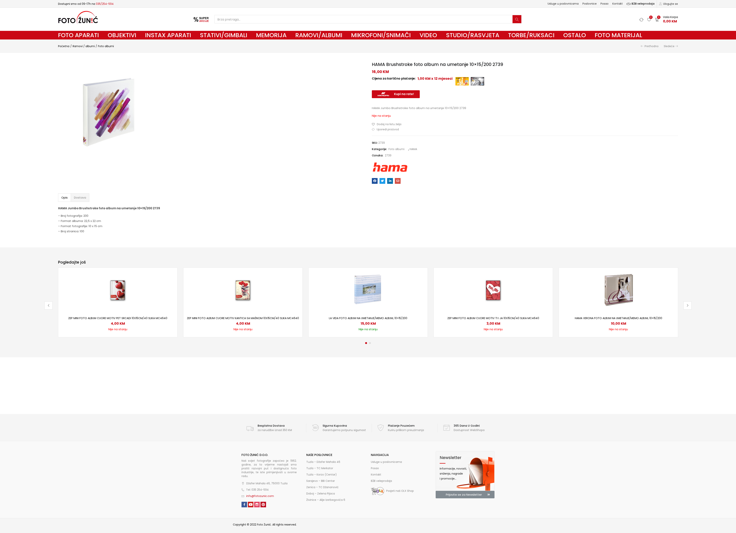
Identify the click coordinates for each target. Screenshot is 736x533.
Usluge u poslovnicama (563, 4)
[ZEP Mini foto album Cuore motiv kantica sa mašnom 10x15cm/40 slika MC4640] (243, 290)
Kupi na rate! (404, 94)
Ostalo (574, 35)
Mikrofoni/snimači (381, 35)
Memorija (271, 35)
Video (428, 35)
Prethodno (652, 46)
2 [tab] (370, 343)
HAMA (413, 149)
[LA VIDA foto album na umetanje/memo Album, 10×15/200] (368, 290)
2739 (388, 155)
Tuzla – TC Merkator (319, 468)
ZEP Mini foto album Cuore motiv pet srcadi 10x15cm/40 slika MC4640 (117, 318)
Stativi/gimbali (223, 35)
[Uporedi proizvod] (170, 282)
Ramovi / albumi (84, 46)
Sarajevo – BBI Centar (320, 481)
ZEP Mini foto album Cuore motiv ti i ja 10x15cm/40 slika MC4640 (493, 318)
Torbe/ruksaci (531, 35)
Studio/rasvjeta (472, 35)
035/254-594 (105, 4)
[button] (666, 19)
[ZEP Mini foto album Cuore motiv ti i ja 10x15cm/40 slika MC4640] (493, 290)
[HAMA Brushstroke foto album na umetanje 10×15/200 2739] (375, 181)
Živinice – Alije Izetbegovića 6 (325, 500)
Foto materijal (618, 35)
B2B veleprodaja (643, 4)
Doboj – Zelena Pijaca (320, 493)
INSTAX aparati (168, 35)
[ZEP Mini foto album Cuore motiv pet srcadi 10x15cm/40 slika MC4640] (118, 290)
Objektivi (122, 35)
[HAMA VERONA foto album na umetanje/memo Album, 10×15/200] (618, 290)
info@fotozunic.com (260, 496)
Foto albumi (106, 46)
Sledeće (669, 46)
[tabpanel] (117, 302)
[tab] (64, 197)
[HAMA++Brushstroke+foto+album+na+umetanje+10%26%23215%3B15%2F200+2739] (382, 181)
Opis (64, 197)
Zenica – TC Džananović (322, 487)
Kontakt (617, 4)
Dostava (80, 197)
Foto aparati (78, 35)
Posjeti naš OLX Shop (400, 491)
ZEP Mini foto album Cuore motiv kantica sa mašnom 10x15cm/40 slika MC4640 (243, 318)
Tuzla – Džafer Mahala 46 (323, 462)
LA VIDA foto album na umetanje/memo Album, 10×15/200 (368, 318)
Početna (63, 46)
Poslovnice (589, 4)
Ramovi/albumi (318, 35)
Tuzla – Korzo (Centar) (321, 474)
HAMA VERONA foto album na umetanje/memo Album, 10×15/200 (618, 318)
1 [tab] (366, 343)
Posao (604, 4)
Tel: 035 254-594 (257, 490)
